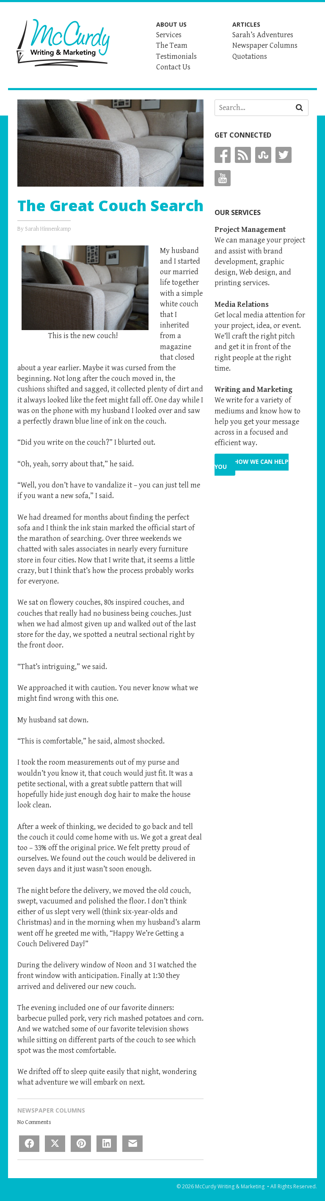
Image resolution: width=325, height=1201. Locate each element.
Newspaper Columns (51, 1110)
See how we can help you (252, 464)
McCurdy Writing (63, 43)
